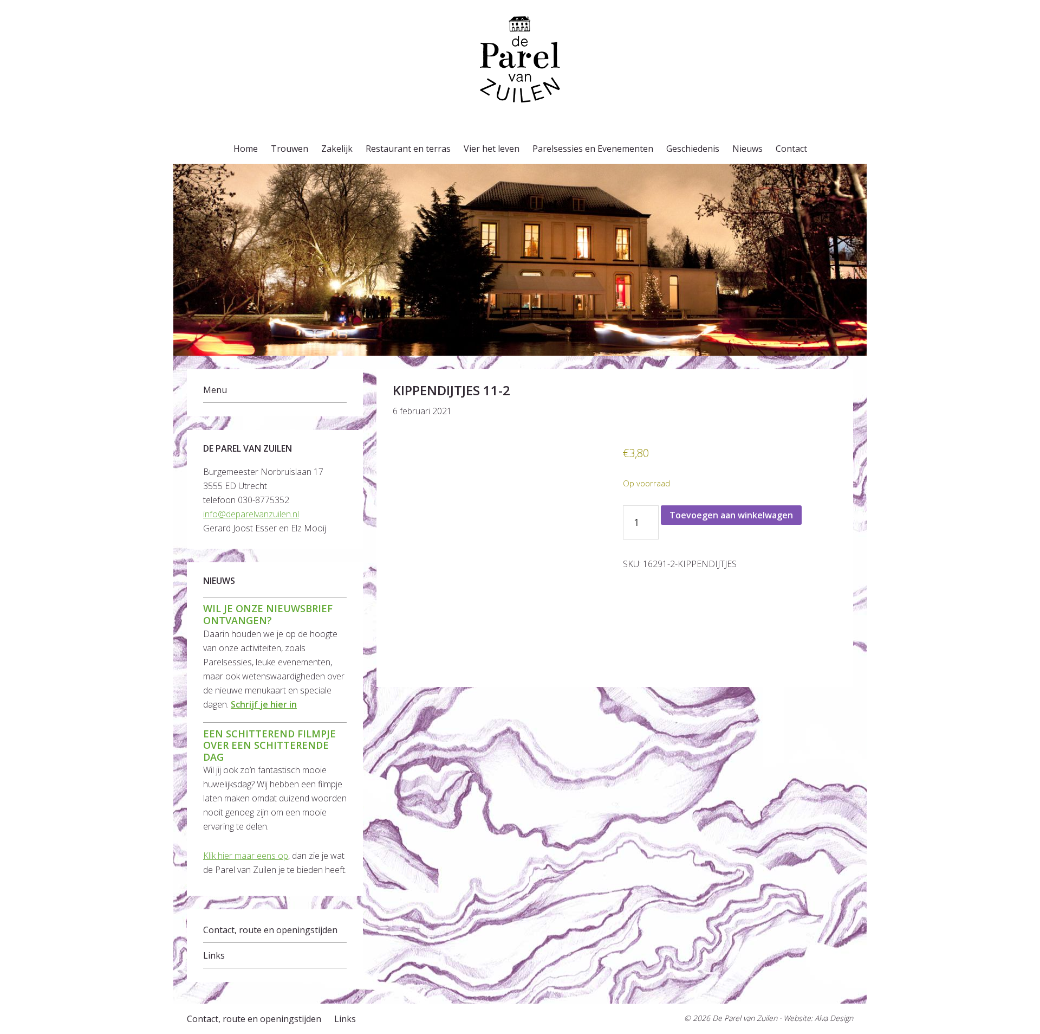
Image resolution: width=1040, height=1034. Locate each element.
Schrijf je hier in (264, 704)
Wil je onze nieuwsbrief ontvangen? (268, 614)
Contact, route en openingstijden (270, 930)
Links (214, 955)
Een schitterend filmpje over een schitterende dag (269, 745)
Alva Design (834, 1018)
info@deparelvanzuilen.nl (251, 514)
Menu (215, 390)
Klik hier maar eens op (245, 856)
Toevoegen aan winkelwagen (731, 515)
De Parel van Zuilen (744, 1018)
